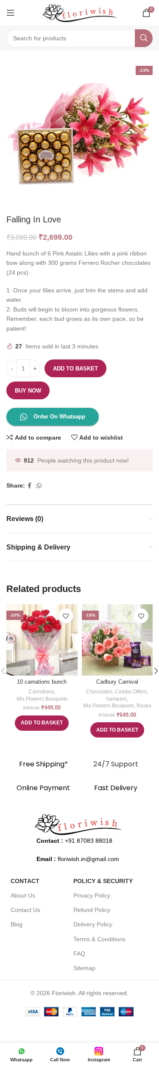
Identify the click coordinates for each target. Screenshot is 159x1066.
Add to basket (75, 368)
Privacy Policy (91, 895)
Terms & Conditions (99, 939)
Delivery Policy (92, 924)
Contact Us (25, 909)
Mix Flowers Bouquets (42, 699)
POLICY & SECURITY (103, 881)
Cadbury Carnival (117, 682)
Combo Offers (131, 692)
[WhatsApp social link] (39, 485)
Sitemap (84, 968)
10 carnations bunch (42, 682)
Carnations (41, 692)
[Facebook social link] (29, 485)
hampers (116, 699)
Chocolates (99, 692)
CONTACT (25, 881)
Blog (16, 924)
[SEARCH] (144, 38)
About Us (23, 895)
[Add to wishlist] (66, 616)
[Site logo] (80, 12)
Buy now (28, 390)
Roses (144, 706)
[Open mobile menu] (10, 12)
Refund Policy (91, 909)
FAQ (79, 953)
